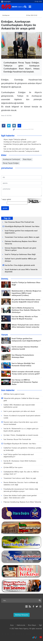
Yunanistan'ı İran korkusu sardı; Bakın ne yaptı (22, 237)
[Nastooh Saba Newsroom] (33, 637)
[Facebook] (33, 606)
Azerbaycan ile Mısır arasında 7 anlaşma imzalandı (21, 151)
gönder (5, 208)
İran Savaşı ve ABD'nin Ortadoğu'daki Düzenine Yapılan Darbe (25, 382)
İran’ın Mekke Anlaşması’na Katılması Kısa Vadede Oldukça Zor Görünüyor (26, 310)
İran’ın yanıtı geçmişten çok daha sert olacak (19, 411)
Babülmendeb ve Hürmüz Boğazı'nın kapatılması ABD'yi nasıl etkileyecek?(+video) (26, 293)
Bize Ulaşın (32, 625)
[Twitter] (36, 606)
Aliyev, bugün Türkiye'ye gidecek (15, 139)
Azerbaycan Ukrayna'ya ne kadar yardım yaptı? (20, 142)
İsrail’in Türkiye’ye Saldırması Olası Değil (20, 254)
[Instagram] (40, 606)
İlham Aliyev (27, 159)
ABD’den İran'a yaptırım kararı (14, 394)
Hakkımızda (21, 625)
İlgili (40, 625)
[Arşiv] (26, 606)
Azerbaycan (5, 15)
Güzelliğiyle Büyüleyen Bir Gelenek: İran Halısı (22, 226)
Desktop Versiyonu (21, 615)
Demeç (4, 279)
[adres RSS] (29, 606)
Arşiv (12, 625)
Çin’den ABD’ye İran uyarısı (13, 467)
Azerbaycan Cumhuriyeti (11, 159)
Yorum (4, 335)
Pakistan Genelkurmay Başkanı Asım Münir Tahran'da (22, 502)
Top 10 (7, 218)
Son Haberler (8, 390)
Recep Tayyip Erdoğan (11, 163)
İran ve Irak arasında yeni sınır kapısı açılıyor (19, 149)
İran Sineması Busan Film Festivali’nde (19, 222)
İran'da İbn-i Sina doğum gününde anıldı (20, 265)
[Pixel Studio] (39, 637)
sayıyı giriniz (6, 199)
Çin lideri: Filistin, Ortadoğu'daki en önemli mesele (21, 435)
